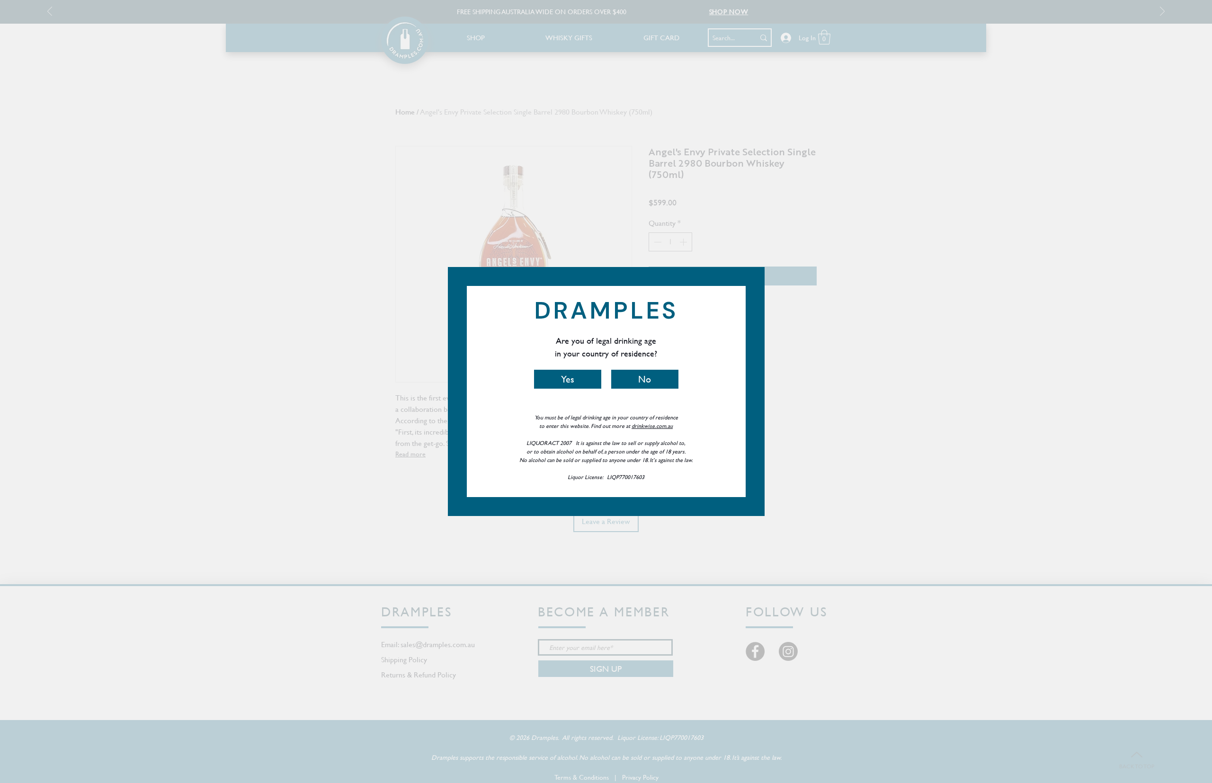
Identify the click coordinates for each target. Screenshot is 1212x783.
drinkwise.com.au (652, 425)
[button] (567, 379)
